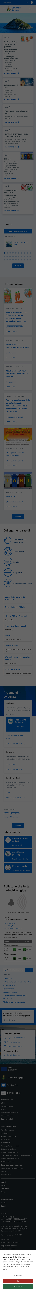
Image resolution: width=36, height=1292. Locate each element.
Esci (18, 1281)
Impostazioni (18, 1275)
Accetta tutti (18, 1286)
